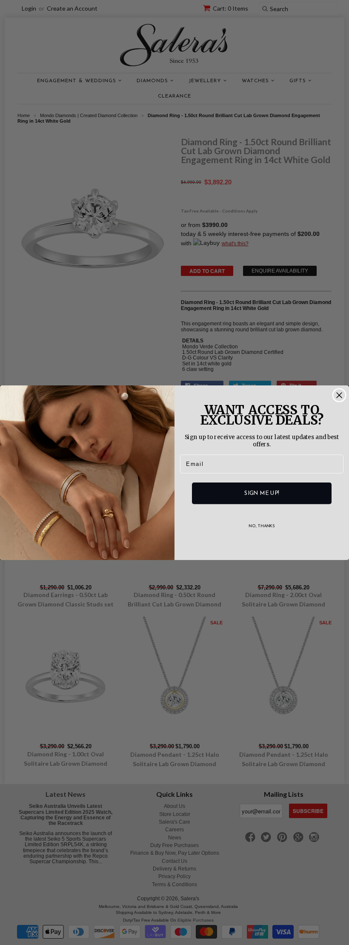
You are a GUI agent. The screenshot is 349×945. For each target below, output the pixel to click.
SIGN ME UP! (261, 493)
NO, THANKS (262, 526)
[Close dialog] (339, 395)
